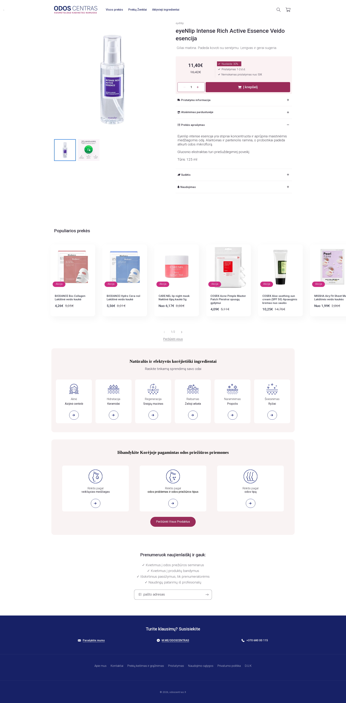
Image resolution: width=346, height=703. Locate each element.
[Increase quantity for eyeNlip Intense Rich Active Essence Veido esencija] (198, 87)
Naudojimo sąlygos (200, 666)
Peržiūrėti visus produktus (173, 521)
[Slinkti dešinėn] (182, 332)
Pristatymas (176, 666)
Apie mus (100, 666)
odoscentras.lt (178, 692)
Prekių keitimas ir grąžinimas (145, 666)
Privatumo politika (229, 666)
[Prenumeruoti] (207, 595)
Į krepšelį (250, 87)
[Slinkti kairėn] (164, 332)
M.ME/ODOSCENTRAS (175, 640)
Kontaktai (117, 666)
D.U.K (248, 666)
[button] (114, 9)
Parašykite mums (94, 640)
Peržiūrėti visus (173, 339)
